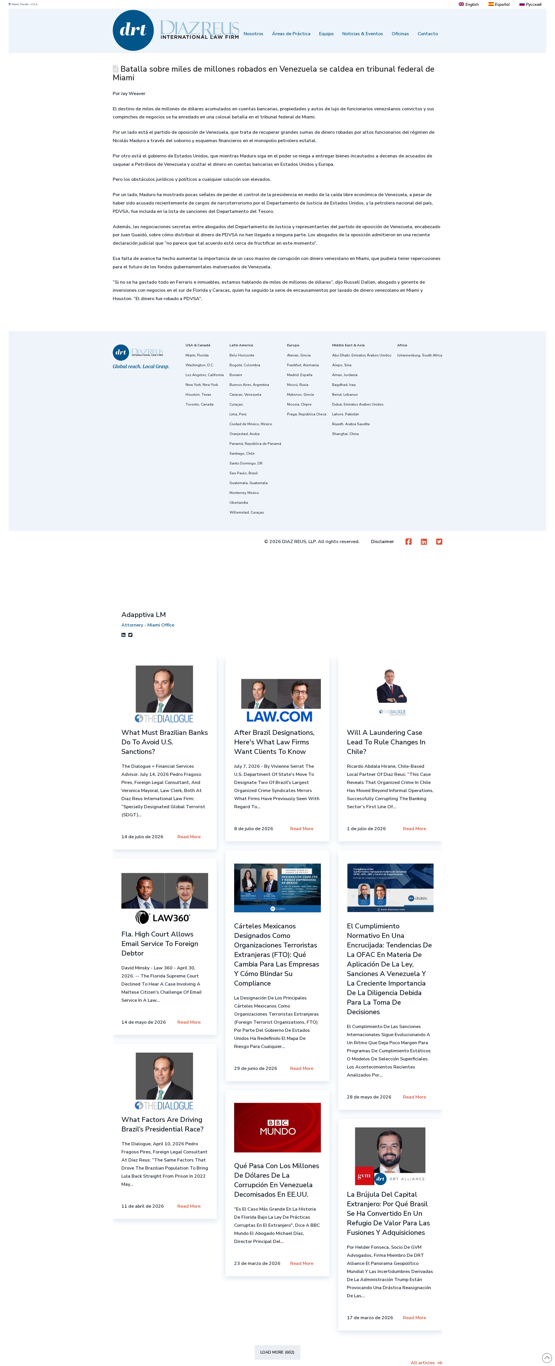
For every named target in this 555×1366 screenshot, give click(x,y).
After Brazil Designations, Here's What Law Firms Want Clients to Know (274, 742)
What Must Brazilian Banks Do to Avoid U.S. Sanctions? (164, 742)
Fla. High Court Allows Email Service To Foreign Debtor (159, 944)
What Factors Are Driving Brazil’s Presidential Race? (162, 1124)
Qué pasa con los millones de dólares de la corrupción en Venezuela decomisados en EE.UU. (276, 1180)
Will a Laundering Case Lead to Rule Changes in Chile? (386, 742)
